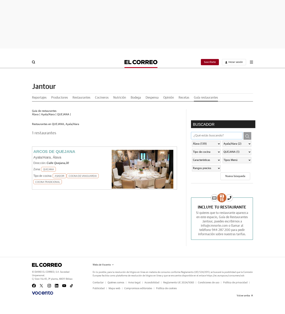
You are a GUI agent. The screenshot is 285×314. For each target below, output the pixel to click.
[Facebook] (34, 286)
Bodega (136, 97)
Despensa (152, 97)
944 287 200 (221, 230)
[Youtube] (64, 286)
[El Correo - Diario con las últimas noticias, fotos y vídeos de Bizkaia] (140, 62)
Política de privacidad (235, 282)
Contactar (98, 282)
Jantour (44, 86)
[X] (42, 286)
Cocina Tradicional (47, 182)
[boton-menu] (251, 62)
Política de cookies (166, 288)
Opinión (168, 97)
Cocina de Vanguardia (83, 176)
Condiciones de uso (208, 282)
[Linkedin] (56, 285)
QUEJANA (63, 114)
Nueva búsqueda (235, 176)
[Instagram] (49, 285)
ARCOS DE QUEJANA (54, 151)
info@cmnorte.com (214, 225)
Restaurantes (81, 97)
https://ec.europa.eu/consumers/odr (225, 275)
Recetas (184, 97)
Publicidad (99, 288)
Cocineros (102, 97)
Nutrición (119, 97)
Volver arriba (243, 295)
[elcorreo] (47, 265)
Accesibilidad (151, 282)
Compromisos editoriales (138, 288)
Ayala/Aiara (48, 114)
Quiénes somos (116, 282)
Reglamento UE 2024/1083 (178, 282)
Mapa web (114, 288)
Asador (59, 176)
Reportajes (39, 97)
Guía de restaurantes (44, 111)
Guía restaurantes (206, 97)
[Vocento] (42, 293)
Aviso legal (134, 282)
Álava (35, 114)
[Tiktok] (71, 285)
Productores (59, 97)
